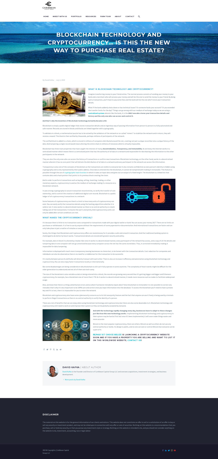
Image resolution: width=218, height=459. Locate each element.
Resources (91, 16)
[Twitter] (47, 349)
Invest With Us (60, 16)
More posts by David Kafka (75, 379)
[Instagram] (172, 450)
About (118, 16)
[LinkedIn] (57, 349)
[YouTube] (175, 450)
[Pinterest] (51, 349)
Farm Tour (105, 16)
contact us (134, 340)
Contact (129, 16)
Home (46, 16)
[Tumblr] (54, 349)
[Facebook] (44, 349)
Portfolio (76, 16)
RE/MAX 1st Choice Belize (107, 335)
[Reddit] (60, 349)
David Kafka (67, 371)
